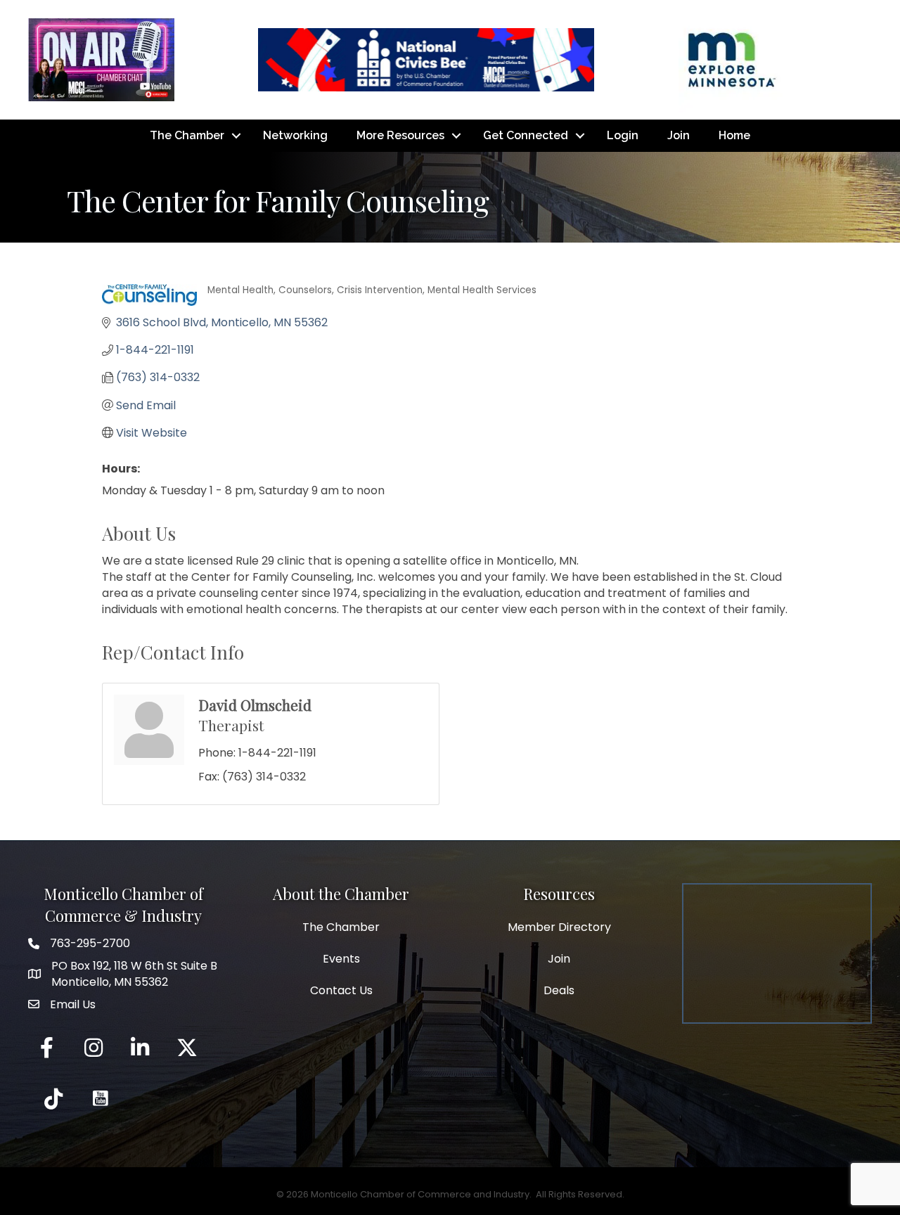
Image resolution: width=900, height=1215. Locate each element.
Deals (559, 990)
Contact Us (341, 990)
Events (341, 959)
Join (678, 135)
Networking (295, 135)
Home (734, 135)
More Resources (400, 135)
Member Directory (559, 927)
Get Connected (525, 135)
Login (622, 135)
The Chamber (187, 135)
